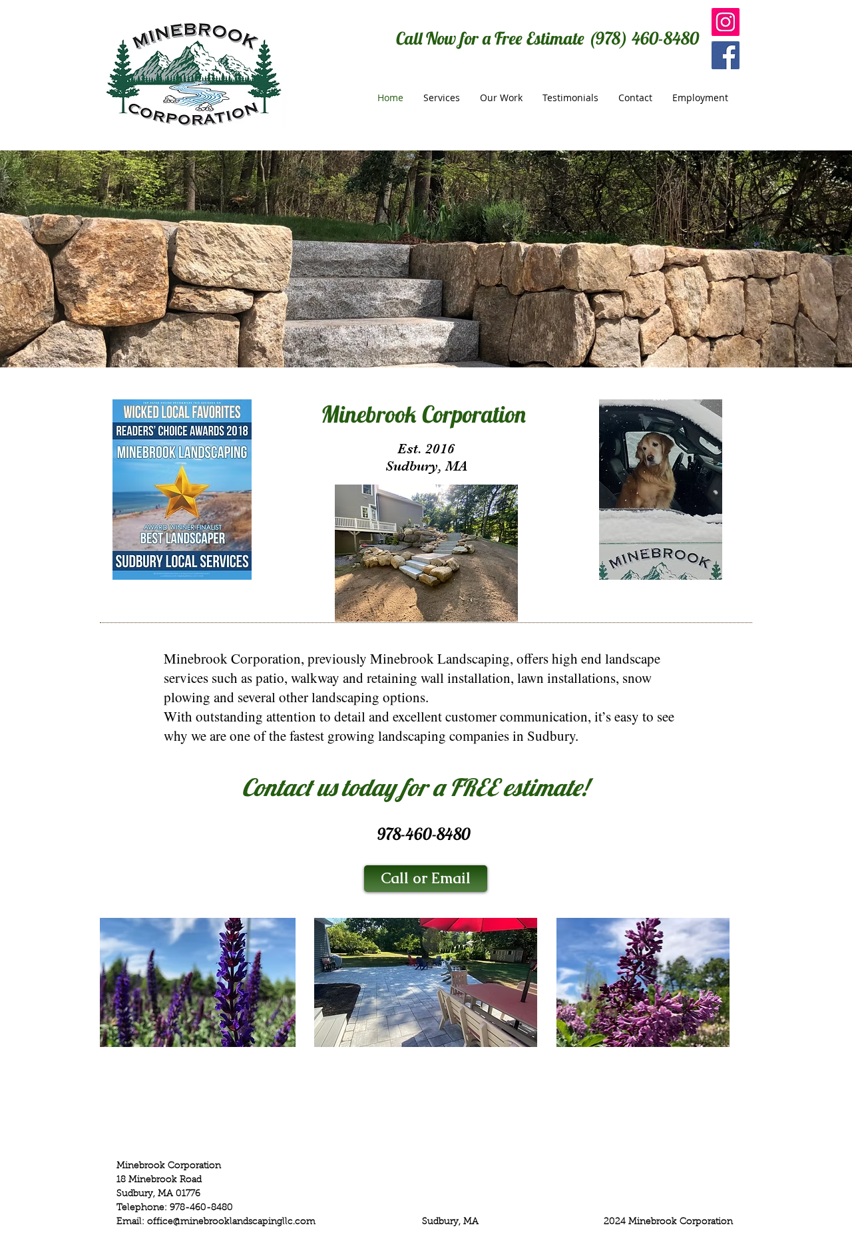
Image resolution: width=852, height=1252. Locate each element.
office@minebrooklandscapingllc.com (231, 1222)
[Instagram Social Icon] (726, 22)
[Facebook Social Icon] (726, 55)
